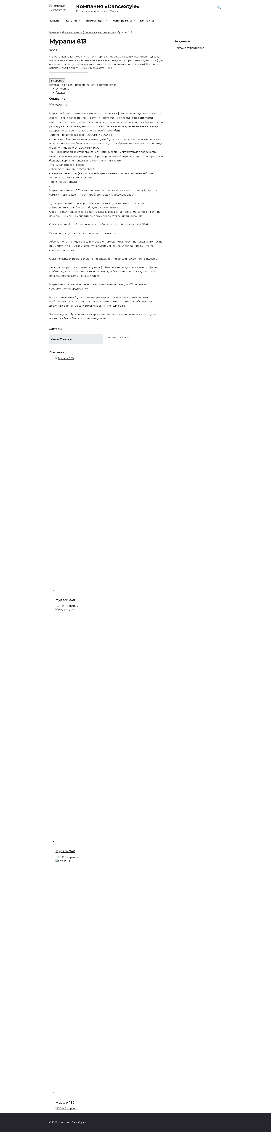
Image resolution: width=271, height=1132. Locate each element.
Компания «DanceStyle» (108, 6)
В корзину (57, 80)
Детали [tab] (60, 92)
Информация (95, 20)
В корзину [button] (71, 605)
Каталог (71, 20)
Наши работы (122, 20)
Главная (55, 20)
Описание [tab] (62, 88)
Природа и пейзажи (117, 337)
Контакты (147, 20)
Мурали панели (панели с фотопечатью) (88, 32)
